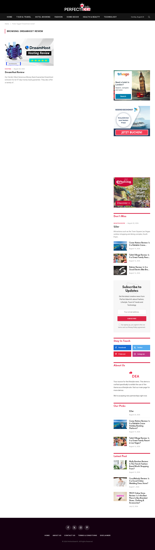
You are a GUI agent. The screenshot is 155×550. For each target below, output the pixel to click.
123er (116, 227)
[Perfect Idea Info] (77, 6)
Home (9, 17)
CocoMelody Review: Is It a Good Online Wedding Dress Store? (139, 481)
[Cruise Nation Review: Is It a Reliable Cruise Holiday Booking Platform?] (120, 246)
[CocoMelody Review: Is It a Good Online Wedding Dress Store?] (120, 481)
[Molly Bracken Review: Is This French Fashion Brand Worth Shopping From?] (120, 464)
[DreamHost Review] (29, 52)
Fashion (59, 17)
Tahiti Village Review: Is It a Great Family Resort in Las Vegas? (139, 256)
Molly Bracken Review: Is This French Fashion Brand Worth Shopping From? (139, 465)
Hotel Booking (42, 17)
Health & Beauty (91, 17)
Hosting (8, 69)
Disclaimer (105, 535)
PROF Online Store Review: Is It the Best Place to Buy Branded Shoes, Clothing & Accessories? (138, 498)
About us (57, 535)
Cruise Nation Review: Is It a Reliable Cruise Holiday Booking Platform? (139, 244)
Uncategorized (119, 223)
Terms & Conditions (87, 535)
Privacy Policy (132, 327)
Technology (110, 17)
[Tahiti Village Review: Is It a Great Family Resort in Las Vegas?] (120, 258)
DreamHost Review (14, 72)
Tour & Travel (23, 17)
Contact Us (69, 535)
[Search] (149, 17)
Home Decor (73, 17)
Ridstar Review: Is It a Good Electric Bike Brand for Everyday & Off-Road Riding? (139, 268)
